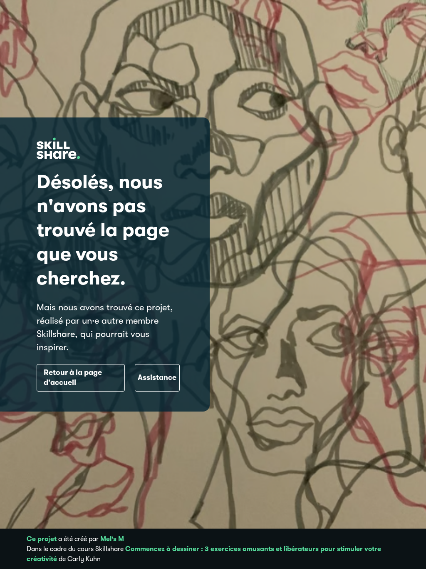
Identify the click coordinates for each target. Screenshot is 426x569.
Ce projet (42, 539)
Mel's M (112, 539)
